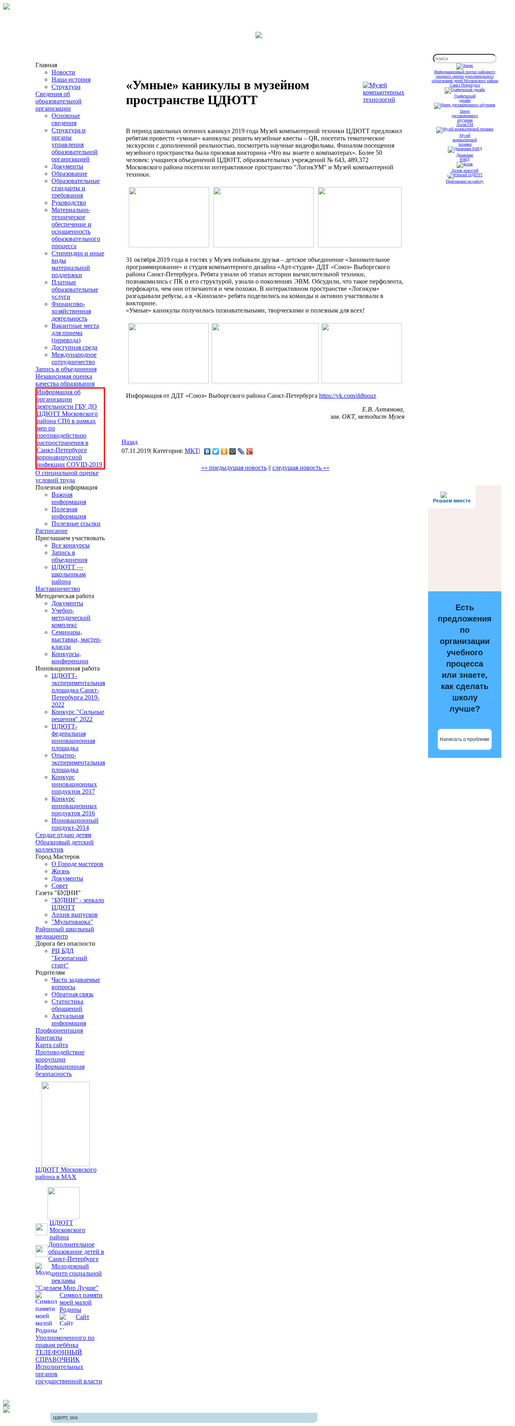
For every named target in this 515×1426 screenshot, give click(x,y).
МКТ (192, 450)
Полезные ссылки (76, 523)
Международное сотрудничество (74, 358)
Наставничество (57, 588)
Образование (69, 173)
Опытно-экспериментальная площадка (78, 762)
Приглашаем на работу (465, 181)
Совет (60, 885)
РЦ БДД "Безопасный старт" (69, 958)
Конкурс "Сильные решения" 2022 (78, 715)
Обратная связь (72, 994)
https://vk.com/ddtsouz (347, 395)
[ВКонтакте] (207, 451)
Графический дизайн (465, 98)
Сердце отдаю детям (63, 834)
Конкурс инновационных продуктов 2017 (74, 784)
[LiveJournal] (241, 451)
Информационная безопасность (59, 1070)
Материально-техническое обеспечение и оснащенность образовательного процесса (76, 227)
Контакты (48, 1037)
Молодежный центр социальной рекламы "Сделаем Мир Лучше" (68, 1277)
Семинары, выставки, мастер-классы (76, 639)
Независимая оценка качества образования (65, 380)
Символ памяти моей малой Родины (81, 1302)
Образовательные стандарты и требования (76, 188)
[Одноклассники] (224, 451)
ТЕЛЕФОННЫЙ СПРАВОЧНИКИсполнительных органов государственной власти (68, 1367)
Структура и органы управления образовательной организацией (75, 145)
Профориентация (59, 1030)
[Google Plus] (249, 451)
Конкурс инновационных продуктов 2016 (74, 806)
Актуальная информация (69, 1019)
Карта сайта (51, 1044)
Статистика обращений (67, 1005)
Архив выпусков (75, 914)
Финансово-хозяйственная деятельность (71, 311)
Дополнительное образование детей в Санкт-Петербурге (76, 1251)
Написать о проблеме (465, 739)
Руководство (69, 202)
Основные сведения (66, 119)
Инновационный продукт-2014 (75, 824)
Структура (66, 86)
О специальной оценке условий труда (67, 476)
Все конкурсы (71, 545)
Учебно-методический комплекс (71, 617)
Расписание (51, 530)
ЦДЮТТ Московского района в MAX (66, 1173)
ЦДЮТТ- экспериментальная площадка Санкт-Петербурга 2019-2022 (78, 690)
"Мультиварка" (72, 921)
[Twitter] (216, 451)
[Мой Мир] (233, 451)
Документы (67, 166)
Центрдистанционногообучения (464, 115)
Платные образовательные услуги (75, 289)
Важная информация (69, 498)
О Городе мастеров (77, 863)
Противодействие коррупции (59, 1056)
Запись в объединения (66, 369)
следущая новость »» (301, 467)
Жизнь (61, 871)
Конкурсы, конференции (70, 657)
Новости (63, 72)
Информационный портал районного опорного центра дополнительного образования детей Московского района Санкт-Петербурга (465, 78)
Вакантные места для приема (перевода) (75, 333)
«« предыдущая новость (234, 467)
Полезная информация (69, 513)
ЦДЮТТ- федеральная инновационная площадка (73, 737)
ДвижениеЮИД (464, 157)
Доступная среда (74, 347)
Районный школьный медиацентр (64, 933)
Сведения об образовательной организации (58, 101)
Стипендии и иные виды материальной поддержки (78, 264)
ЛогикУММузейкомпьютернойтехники (465, 134)
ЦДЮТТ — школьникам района (69, 574)
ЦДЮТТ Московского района (67, 1230)
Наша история (71, 79)
